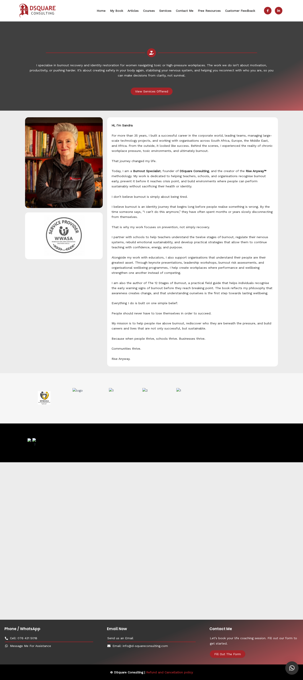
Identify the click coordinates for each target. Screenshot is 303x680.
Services (165, 10)
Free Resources (209, 10)
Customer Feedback (240, 10)
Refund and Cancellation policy (169, 672)
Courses (149, 10)
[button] (292, 668)
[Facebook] (268, 10)
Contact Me (184, 10)
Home (101, 10)
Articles (133, 10)
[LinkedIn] (278, 10)
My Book (116, 10)
